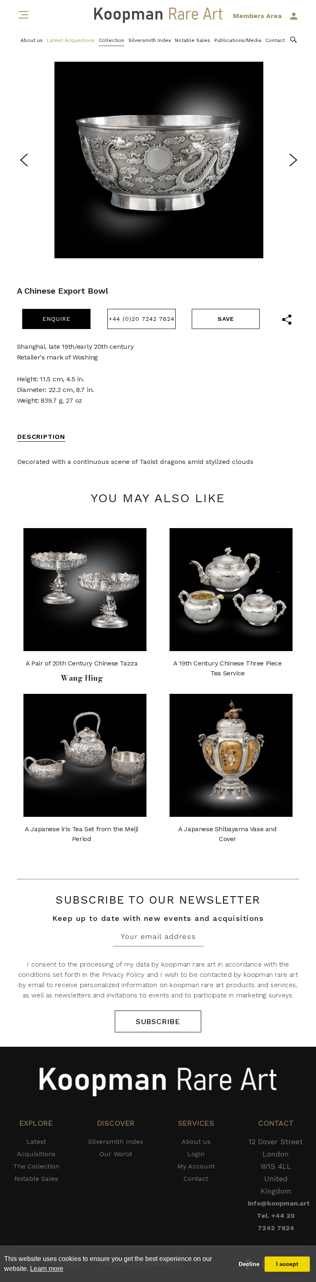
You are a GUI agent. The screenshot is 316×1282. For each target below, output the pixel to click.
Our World (116, 1154)
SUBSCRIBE (158, 1021)
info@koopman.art (276, 1203)
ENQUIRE (56, 318)
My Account (196, 1166)
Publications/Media (237, 40)
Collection (111, 40)
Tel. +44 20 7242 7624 (276, 1222)
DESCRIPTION (41, 436)
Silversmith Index (149, 40)
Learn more (46, 1268)
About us (32, 40)
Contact (275, 40)
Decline (249, 1264)
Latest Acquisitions (71, 40)
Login (195, 1154)
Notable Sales (192, 40)
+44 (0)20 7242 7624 (141, 318)
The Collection (36, 1166)
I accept (287, 1264)
